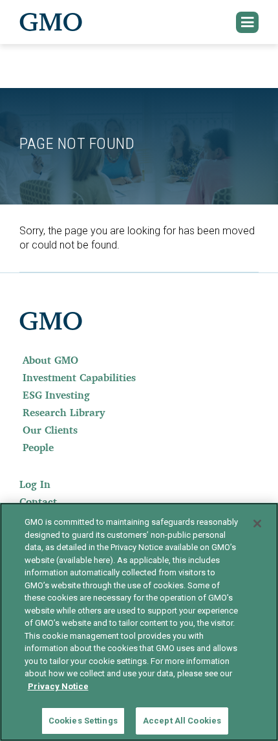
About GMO (50, 359)
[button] (247, 22)
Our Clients (50, 429)
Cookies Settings (83, 720)
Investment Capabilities (79, 377)
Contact (38, 501)
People (38, 447)
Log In (34, 484)
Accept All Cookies (182, 720)
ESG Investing (56, 394)
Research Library (64, 412)
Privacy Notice (58, 686)
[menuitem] (139, 360)
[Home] (51, 22)
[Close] (257, 523)
